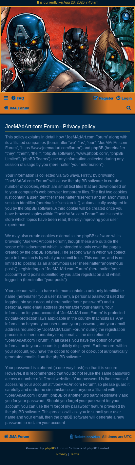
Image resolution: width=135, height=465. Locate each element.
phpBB (50, 448)
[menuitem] (17, 98)
